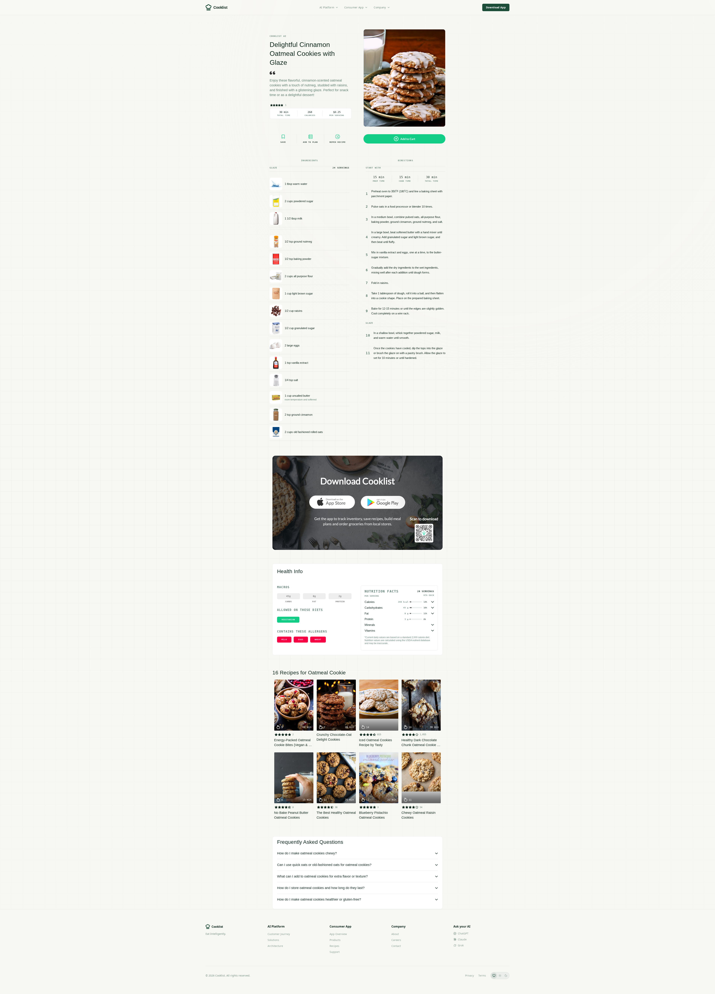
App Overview (338, 934)
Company (380, 7)
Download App (496, 7)
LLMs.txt (455, 975)
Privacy (469, 975)
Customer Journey (279, 934)
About (395, 934)
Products (335, 940)
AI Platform (327, 7)
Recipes (334, 946)
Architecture (275, 946)
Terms (482, 975)
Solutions (273, 940)
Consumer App (354, 7)
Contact (396, 946)
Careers (396, 940)
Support (335, 952)
